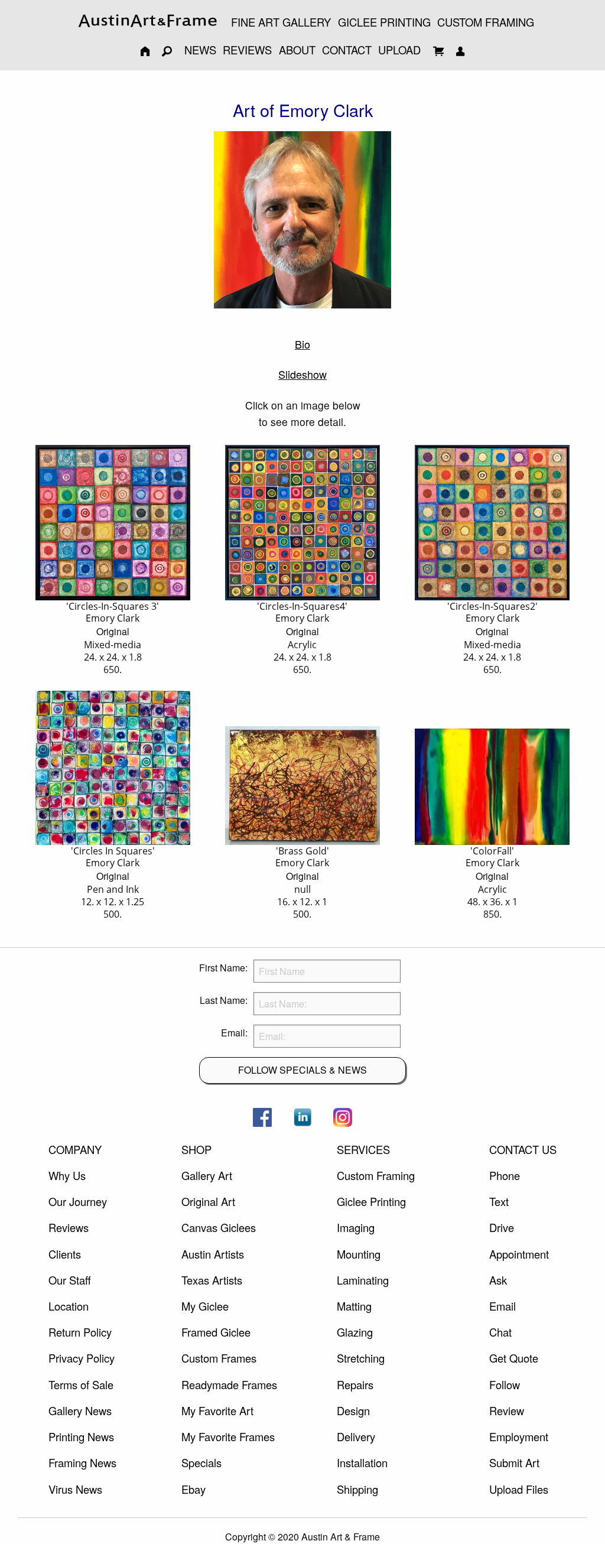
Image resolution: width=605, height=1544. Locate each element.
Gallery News (80, 1410)
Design (353, 1410)
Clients (64, 1254)
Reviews (68, 1227)
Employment (518, 1436)
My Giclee (205, 1306)
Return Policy (80, 1332)
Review (506, 1410)
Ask (498, 1280)
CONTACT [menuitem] (347, 49)
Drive (501, 1227)
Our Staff (69, 1280)
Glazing (355, 1332)
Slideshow (302, 374)
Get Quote (513, 1358)
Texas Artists (211, 1280)
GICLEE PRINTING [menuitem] (384, 22)
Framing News (82, 1462)
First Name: (223, 967)
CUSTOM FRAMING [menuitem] (485, 22)
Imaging (356, 1227)
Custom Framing (376, 1175)
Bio (302, 344)
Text (499, 1201)
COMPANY (75, 1149)
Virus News (75, 1489)
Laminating (363, 1280)
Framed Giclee (216, 1332)
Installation (362, 1462)
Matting (354, 1306)
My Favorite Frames (228, 1436)
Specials (201, 1462)
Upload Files (518, 1489)
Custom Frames (218, 1358)
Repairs (355, 1384)
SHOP (196, 1149)
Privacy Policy (81, 1358)
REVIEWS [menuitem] (247, 49)
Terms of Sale (80, 1384)
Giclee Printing (371, 1201)
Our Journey (77, 1201)
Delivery (356, 1436)
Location (68, 1306)
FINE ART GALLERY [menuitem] (281, 22)
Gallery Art (206, 1175)
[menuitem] (148, 21)
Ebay (193, 1489)
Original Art (208, 1201)
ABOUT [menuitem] (297, 49)
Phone (504, 1175)
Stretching (361, 1358)
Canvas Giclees (218, 1227)
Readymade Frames (229, 1384)
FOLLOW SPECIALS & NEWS (302, 1070)
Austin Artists (212, 1254)
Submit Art (514, 1462)
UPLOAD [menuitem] (399, 49)
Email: (234, 1032)
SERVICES (363, 1149)
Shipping (357, 1489)
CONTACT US (523, 1149)
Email (502, 1306)
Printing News (81, 1436)
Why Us (67, 1175)
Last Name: (224, 1000)
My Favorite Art (217, 1410)
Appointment (519, 1254)
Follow (504, 1384)
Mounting (358, 1254)
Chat (500, 1332)
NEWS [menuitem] (200, 49)
